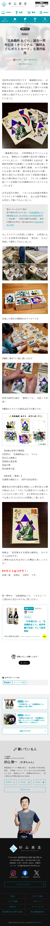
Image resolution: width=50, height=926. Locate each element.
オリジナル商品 (19, 682)
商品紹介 (7, 682)
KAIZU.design (37, 922)
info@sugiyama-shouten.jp (29, 866)
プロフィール (25, 789)
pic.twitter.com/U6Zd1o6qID (31, 216)
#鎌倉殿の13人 (13, 216)
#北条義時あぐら (36, 212)
